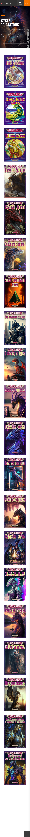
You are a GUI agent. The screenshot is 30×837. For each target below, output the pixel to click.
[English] (1, 3)
